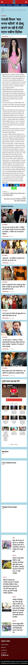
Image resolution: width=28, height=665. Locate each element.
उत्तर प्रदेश (2, 5)
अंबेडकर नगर (24, 5)
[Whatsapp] (14, 188)
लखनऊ (14, 537)
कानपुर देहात (16, 5)
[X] (11, 185)
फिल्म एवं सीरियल (3, 15)
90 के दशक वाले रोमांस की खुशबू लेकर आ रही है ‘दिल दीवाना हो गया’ (14, 302)
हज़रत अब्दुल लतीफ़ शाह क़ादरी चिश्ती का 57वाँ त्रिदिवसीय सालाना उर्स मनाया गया (6, 626)
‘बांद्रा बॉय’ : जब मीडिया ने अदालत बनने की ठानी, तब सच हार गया (14, 247)
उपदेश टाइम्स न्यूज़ (5, 36)
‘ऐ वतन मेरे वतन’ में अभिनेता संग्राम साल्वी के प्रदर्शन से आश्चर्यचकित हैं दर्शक (13, 193)
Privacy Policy (4, 644)
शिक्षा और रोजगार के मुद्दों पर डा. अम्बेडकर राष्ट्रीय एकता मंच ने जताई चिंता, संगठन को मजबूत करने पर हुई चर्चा (6, 544)
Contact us (4, 650)
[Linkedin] (17, 185)
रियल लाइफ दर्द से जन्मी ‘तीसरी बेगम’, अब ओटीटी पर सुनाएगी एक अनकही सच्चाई (14, 359)
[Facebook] (5, 185)
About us (3, 647)
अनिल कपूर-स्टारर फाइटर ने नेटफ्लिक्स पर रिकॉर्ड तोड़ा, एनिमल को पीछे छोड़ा (15, 198)
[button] (16, 404)
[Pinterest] (22, 185)
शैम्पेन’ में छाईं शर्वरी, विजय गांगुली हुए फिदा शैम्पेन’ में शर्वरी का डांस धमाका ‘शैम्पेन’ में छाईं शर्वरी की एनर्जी (14, 273)
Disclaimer (4, 653)
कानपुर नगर (9, 5)
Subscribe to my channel (14, 400)
